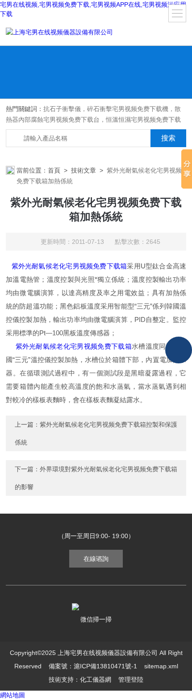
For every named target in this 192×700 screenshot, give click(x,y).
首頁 (54, 170)
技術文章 (83, 170)
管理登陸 (130, 679)
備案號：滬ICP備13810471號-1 (93, 666)
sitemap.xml (161, 666)
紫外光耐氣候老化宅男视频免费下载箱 (69, 266)
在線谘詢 (96, 558)
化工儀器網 (95, 679)
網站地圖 (12, 695)
